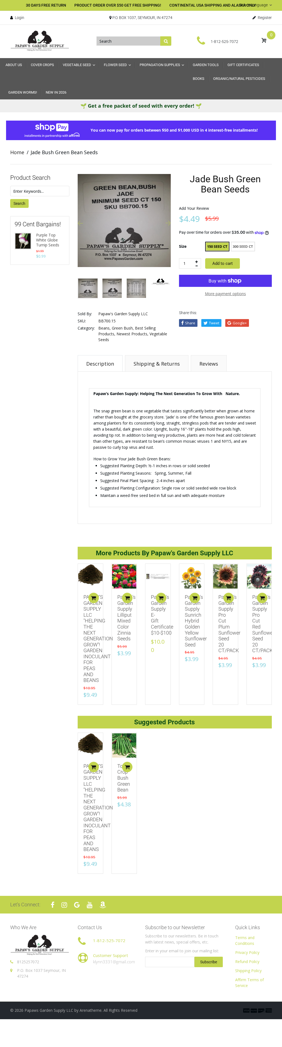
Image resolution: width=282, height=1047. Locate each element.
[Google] (77, 904)
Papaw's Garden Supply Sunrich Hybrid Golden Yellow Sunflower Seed (196, 621)
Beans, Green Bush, (116, 328)
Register (264, 17)
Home (17, 152)
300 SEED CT (243, 246)
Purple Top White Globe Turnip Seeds (47, 240)
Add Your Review (194, 208)
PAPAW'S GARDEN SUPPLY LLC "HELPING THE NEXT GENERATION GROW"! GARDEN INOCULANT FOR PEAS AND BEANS (98, 638)
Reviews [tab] (208, 363)
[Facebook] (52, 904)
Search (19, 203)
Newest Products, (132, 333)
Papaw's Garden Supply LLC (123, 313)
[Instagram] (64, 904)
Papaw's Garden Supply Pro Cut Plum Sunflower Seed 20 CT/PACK (229, 623)
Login (19, 17)
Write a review (244, 531)
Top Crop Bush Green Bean (123, 778)
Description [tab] (100, 363)
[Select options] (93, 598)
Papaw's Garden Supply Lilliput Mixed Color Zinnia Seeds (126, 617)
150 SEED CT (217, 246)
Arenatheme (91, 1010)
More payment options (225, 293)
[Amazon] (103, 904)
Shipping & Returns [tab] (157, 363)
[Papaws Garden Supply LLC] (39, 41)
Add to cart (222, 263)
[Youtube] (89, 904)
